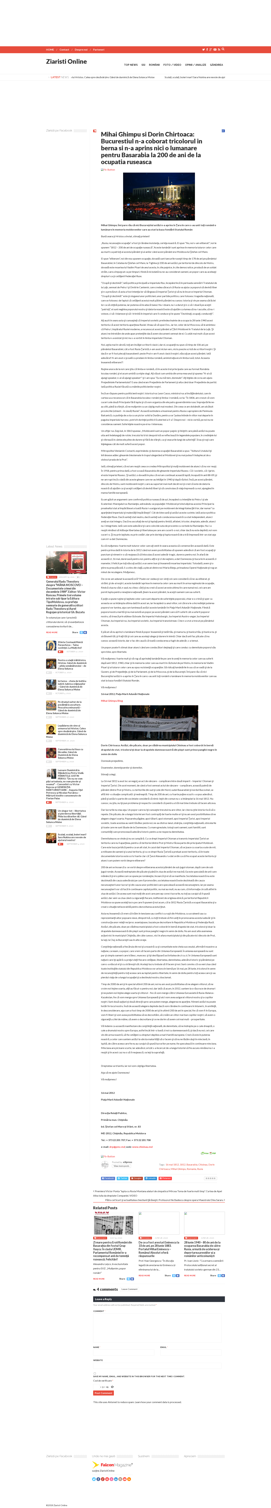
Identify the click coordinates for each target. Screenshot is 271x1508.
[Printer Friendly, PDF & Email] (208, 1153)
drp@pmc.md (117, 1146)
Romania (191, 1168)
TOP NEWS (131, 64)
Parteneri (98, 49)
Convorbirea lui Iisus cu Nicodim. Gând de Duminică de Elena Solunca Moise (70, 753)
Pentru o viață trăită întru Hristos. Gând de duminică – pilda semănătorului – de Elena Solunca (72, 664)
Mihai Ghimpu (178, 1168)
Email (164, 1347)
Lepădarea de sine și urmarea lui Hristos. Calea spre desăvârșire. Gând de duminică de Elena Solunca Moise (87, 77)
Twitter (123, 1178)
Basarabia (191, 1164)
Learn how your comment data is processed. (158, 1402)
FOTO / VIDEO (172, 64)
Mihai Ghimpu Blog (112, 700)
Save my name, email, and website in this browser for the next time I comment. (139, 1376)
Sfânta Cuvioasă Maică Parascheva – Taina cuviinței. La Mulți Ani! (70, 645)
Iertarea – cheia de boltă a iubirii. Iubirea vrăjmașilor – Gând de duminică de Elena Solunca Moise (72, 685)
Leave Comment (130, 1289)
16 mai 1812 (172, 1164)
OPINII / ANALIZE (195, 64)
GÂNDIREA (216, 64)
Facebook (109, 1178)
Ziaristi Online (66, 61)
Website (98, 1360)
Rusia (200, 1168)
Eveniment (101, 1238)
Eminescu (146, 1238)
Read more (99, 1279)
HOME (50, 49)
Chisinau (202, 1164)
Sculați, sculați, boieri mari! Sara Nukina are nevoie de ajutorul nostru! (190, 77)
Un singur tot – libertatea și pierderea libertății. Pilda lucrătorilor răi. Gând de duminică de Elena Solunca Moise (66, 816)
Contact (64, 49)
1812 (183, 1164)
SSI (143, 64)
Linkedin (152, 1178)
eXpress (127, 1162)
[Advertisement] (135, 22)
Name (96, 1347)
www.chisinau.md (142, 1146)
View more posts (121, 1166)
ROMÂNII (154, 64)
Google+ (138, 1178)
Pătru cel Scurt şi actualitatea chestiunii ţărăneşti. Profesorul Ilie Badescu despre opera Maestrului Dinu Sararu (164, 1199)
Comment (99, 1311)
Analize (53, 577)
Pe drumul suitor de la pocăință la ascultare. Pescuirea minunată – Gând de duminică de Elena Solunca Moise (64, 707)
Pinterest (166, 1178)
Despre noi (81, 49)
